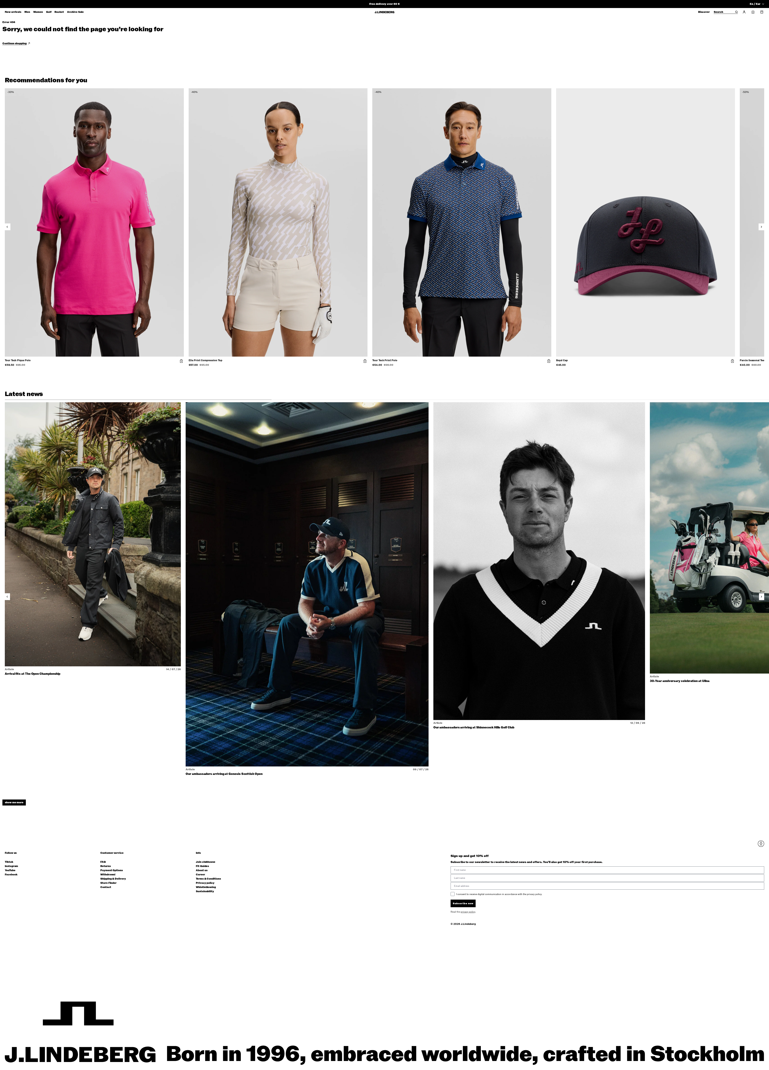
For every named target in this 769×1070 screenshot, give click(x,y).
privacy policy (408, 576)
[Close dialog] (457, 488)
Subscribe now (406, 566)
